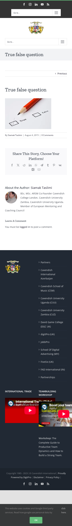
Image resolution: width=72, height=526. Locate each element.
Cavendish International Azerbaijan (48, 274)
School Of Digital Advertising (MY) (50, 351)
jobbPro (45, 342)
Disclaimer (38, 477)
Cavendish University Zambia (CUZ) (52, 312)
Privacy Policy (53, 477)
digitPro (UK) (48, 334)
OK (36, 520)
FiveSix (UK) (47, 361)
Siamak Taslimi (15, 135)
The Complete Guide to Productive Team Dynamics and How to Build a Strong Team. (51, 447)
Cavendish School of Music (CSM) (52, 288)
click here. (63, 510)
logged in (25, 226)
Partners (45, 262)
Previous (62, 73)
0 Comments (47, 135)
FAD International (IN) (53, 369)
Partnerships (48, 377)
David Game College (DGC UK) (52, 324)
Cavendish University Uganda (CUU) (52, 300)
